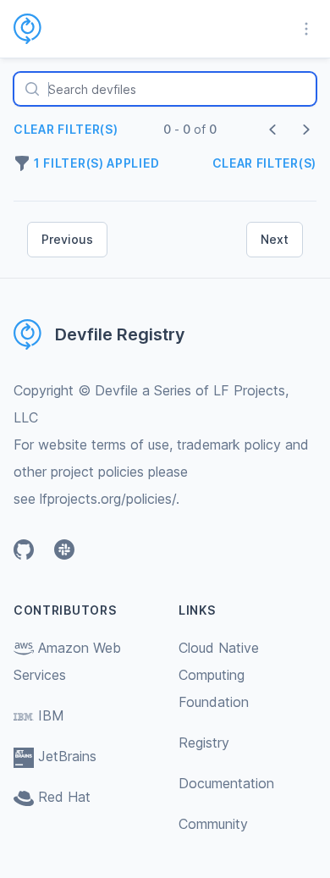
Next (275, 239)
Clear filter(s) (66, 129)
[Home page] (38, 29)
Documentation (226, 783)
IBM (51, 715)
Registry (204, 742)
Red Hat (64, 796)
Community (213, 823)
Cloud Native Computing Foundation (219, 674)
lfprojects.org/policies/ (108, 498)
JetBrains (67, 756)
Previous (67, 239)
